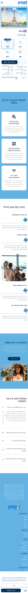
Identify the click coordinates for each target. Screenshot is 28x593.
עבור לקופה (10, 590)
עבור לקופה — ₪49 (8, 62)
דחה (14, 585)
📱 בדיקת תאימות (21, 35)
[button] (2, 2)
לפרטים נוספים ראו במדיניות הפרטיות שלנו (10, 580)
